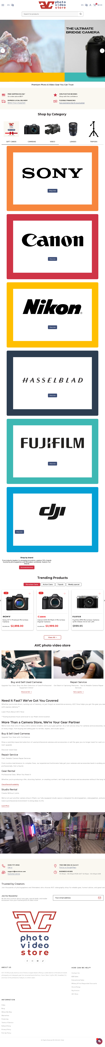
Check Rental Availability (10, 784)
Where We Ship (7, 1012)
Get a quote (77, 692)
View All (51, 637)
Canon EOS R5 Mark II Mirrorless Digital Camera (51, 621)
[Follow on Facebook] (27, 961)
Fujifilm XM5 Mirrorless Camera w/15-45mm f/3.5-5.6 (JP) (86, 621)
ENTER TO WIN (60, 66)
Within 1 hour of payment (16, 103)
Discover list (25, 692)
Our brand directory (27, 567)
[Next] (102, 50)
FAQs (3, 1005)
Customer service (14, 874)
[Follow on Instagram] (32, 961)
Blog (3, 1008)
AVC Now (75, 994)
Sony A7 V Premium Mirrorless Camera (15, 621)
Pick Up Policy (6, 1033)
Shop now (52, 191)
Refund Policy (6, 1026)
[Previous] (3, 50)
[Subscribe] (99, 897)
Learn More (5, 806)
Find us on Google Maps (67, 867)
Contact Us (76, 973)
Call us (10, 867)
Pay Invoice (75, 990)
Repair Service (78, 682)
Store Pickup (76, 987)
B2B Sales (75, 976)
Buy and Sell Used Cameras (26, 682)
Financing (5, 1019)
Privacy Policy (6, 1029)
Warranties (5, 1015)
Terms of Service (7, 1022)
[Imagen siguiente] (31, 602)
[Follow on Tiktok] (43, 961)
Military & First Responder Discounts (84, 983)
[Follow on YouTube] (37, 961)
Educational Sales (78, 980)
